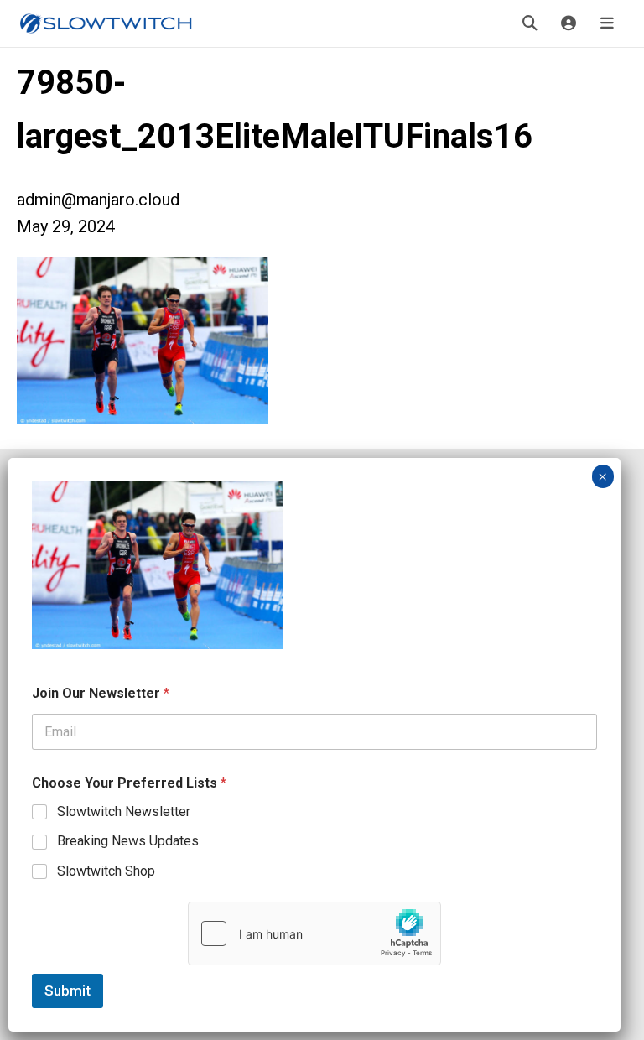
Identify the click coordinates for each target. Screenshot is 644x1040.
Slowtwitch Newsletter (123, 811)
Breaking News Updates (128, 841)
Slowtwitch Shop (106, 871)
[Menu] (607, 23)
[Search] (530, 23)
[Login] (568, 23)
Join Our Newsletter (100, 693)
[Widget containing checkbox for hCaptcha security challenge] (314, 933)
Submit (67, 990)
